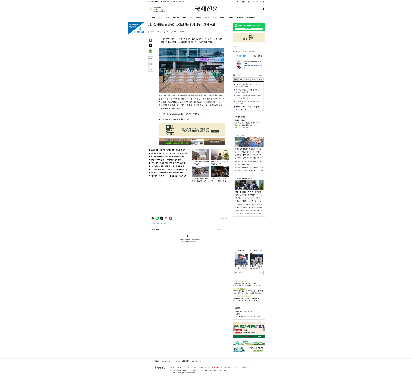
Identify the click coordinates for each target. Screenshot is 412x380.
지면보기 (249, 2)
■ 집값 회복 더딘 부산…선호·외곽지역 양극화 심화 (166, 172)
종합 (235, 79)
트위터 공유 (150, 46)
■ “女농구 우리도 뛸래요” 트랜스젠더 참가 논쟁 (165, 160)
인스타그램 (181, 2)
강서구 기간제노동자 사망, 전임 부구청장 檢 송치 (250, 152)
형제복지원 (236, 51)
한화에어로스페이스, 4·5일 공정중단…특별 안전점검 (251, 161)
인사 (236, 123)
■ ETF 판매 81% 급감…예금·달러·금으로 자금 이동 (166, 166)
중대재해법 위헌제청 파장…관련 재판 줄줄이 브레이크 (251, 155)
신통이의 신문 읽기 (242, 296)
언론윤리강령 (227, 367)
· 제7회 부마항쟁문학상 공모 (243, 311)
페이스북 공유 (150, 40)
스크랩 (150, 69)
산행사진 (251, 125)
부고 (257, 123)
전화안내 (179, 367)
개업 (243, 123)
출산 (250, 123)
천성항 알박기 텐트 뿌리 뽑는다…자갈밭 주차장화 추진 (200, 180)
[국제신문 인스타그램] (184, 119)
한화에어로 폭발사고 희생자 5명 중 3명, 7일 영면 (250, 158)
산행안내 (237, 125)
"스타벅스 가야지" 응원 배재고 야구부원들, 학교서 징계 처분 (253, 195)
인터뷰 (222, 17)
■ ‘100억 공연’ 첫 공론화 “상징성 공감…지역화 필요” (167, 150)
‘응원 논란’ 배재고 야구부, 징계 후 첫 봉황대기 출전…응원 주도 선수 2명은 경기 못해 (261, 192)
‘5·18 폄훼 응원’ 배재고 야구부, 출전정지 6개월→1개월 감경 (254, 204)
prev (234, 329)
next (264, 329)
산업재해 (239, 136)
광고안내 (186, 367)
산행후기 (244, 125)
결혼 (246, 123)
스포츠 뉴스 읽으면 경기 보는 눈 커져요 (246, 300)
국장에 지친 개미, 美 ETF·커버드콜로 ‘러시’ (219, 162)
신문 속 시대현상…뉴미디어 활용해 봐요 (246, 298)
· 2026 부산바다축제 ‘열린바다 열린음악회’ (248, 316)
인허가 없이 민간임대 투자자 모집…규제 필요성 (248, 291)
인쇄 (150, 58)
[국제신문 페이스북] (168, 119)
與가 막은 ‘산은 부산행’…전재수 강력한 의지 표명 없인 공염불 (253, 293)
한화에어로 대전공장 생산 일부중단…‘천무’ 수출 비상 (251, 167)
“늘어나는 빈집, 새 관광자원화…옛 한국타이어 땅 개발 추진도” (241, 268)
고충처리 (235, 367)
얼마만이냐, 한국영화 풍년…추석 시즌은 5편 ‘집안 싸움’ (219, 180)
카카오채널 (166, 2)
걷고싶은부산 (176, 361)
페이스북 (152, 2)
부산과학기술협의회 (166, 361)
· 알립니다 (238, 314)
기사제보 (207, 367)
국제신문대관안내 (196, 361)
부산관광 (244, 51)
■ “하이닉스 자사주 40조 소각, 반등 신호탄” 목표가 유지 (167, 176)
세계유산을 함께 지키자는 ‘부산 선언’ (245, 283)
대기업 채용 (251, 51)
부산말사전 (251, 17)
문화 (191, 17)
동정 (254, 123)
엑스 (158, 2)
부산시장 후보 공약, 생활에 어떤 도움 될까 (247, 285)
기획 (214, 17)
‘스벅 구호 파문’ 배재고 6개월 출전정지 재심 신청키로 (251, 213)
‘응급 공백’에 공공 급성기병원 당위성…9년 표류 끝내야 (256, 268)
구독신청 (262, 2)
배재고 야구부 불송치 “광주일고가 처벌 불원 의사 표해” (252, 207)
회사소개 (172, 367)
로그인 (237, 2)
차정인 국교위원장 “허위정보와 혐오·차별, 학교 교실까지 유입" (254, 201)
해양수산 (176, 17)
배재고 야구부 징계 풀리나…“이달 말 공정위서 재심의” (252, 210)
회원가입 (242, 2)
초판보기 (255, 2)
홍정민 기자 (151, 32)
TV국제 (230, 17)
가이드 (238, 127)
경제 (167, 17)
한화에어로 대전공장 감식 (243, 164)
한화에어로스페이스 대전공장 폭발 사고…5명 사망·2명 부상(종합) (255, 170)
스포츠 (207, 17)
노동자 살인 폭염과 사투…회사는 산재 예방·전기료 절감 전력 (254, 149)
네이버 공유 (150, 51)
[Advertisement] (249, 232)
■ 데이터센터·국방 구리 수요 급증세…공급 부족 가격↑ (167, 156)
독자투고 (200, 367)
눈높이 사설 (240, 281)
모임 (239, 123)
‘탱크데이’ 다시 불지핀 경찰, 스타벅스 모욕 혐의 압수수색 (252, 198)
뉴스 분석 (239, 289)
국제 (184, 17)
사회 (153, 17)
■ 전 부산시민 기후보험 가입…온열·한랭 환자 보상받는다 (168, 163)
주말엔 (198, 17)
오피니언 (240, 17)
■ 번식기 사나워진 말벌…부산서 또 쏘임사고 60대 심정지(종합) (170, 169)
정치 (160, 17)
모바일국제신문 (245, 367)
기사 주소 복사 (150, 64)
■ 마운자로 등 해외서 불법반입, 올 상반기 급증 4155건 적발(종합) (170, 153)
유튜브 (173, 2)
